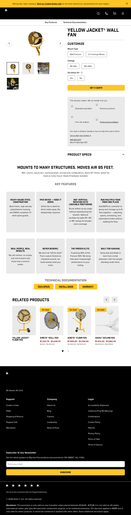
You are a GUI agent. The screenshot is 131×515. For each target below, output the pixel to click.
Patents (91, 427)
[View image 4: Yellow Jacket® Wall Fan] (13, 84)
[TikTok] (32, 486)
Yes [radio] (71, 78)
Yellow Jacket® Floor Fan (20, 339)
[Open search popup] (98, 13)
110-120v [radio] (73, 66)
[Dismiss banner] (127, 4)
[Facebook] (7, 486)
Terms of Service (95, 444)
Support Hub (11, 422)
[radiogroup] (96, 54)
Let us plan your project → (80, 135)
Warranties (10, 427)
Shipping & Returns (14, 416)
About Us (51, 405)
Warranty (88, 286)
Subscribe (65, 472)
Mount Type (73, 48)
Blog (49, 410)
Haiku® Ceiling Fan (105, 338)
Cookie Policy (94, 422)
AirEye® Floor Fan (77, 338)
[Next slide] (115, 300)
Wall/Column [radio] (75, 54)
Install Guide (66, 286)
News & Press (53, 427)
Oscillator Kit (73, 72)
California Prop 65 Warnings (100, 410)
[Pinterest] (38, 486)
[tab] (62, 351)
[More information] (81, 72)
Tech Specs (44, 286)
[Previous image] (9, 43)
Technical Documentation (74, 22)
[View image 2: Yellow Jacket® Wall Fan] (28, 68)
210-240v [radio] (88, 66)
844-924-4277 (75, 139)
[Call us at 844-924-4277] (106, 13)
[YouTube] (26, 486)
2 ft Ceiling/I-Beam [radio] (96, 54)
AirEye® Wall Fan (49, 338)
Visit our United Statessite (49, 3)
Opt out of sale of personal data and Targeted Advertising (26, 492)
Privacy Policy (94, 433)
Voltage (71, 60)
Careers (50, 416)
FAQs (8, 410)
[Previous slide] (106, 300)
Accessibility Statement (98, 405)
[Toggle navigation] (123, 13)
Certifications (94, 416)
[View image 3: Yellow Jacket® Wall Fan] (43, 68)
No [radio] (81, 78)
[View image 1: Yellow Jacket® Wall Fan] (13, 68)
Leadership (52, 422)
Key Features (51, 22)
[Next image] (60, 43)
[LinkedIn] (19, 486)
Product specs (79, 154)
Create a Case (12, 405)
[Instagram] (13, 486)
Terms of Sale (94, 439)
